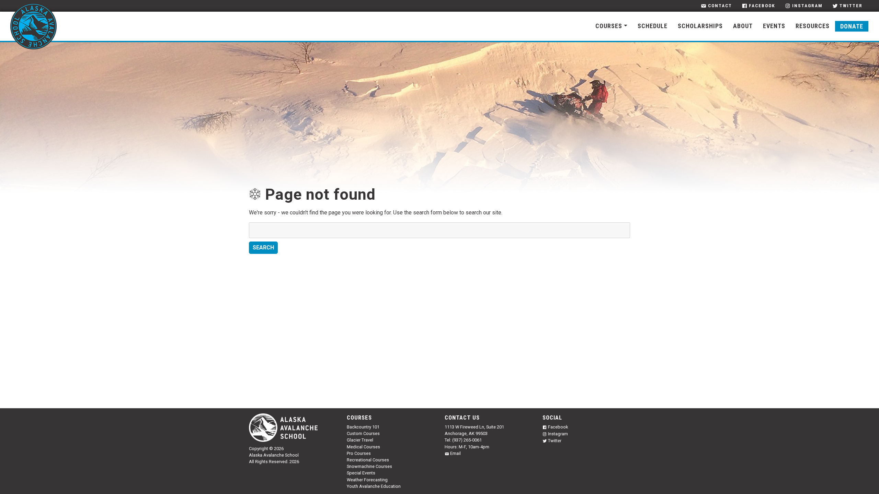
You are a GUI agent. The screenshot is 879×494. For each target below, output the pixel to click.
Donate (851, 26)
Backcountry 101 (363, 427)
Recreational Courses (368, 459)
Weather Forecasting (367, 479)
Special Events (361, 472)
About (743, 26)
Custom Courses (363, 433)
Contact (720, 5)
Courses (608, 26)
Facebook (762, 5)
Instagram (807, 5)
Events (774, 26)
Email (455, 453)
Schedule (652, 26)
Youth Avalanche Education (374, 486)
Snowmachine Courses (369, 466)
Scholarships (700, 26)
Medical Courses (363, 446)
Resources (813, 26)
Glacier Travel (360, 440)
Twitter (851, 5)
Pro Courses (359, 453)
